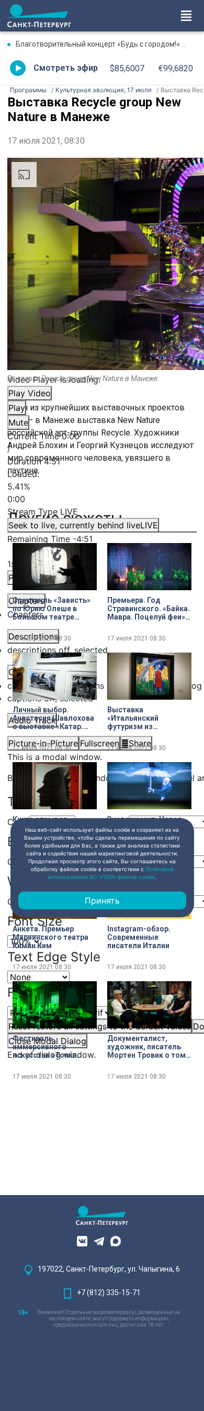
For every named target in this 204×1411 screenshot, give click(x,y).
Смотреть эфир (65, 68)
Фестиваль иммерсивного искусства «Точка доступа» (45, 1046)
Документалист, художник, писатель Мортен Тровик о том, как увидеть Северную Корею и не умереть (148, 1046)
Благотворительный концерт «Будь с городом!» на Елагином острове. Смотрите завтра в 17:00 (106, 44)
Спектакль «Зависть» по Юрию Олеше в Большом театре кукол (51, 608)
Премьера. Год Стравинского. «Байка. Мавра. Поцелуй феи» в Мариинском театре (149, 608)
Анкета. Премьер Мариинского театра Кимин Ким (50, 937)
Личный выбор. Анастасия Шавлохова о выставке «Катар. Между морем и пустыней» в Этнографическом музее (53, 718)
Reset (99, 1026)
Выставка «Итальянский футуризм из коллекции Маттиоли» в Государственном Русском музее (148, 718)
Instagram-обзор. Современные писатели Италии (139, 937)
